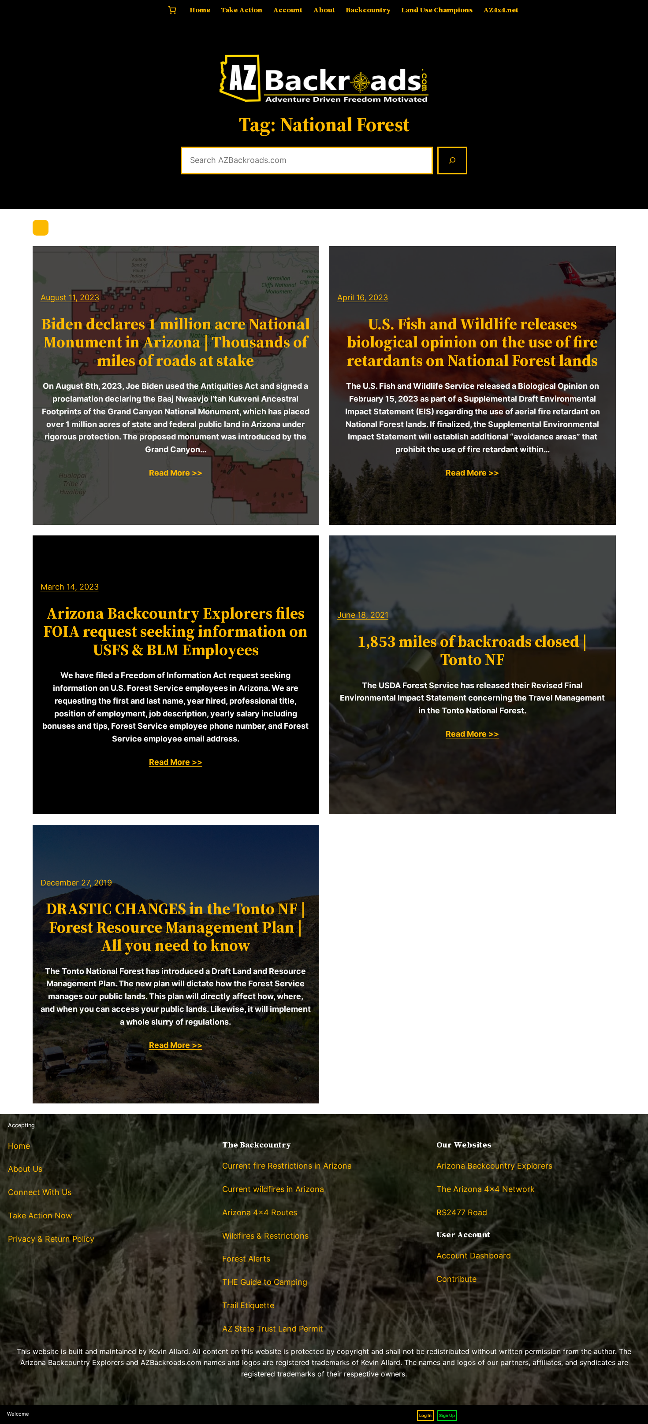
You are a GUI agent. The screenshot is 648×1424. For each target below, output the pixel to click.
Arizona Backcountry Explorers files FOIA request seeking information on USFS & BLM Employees (175, 631)
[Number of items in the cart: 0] (172, 10)
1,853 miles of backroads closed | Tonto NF (472, 650)
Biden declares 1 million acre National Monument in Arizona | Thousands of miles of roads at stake (175, 342)
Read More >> (175, 472)
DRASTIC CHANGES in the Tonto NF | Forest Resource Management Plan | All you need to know (175, 927)
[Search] (452, 161)
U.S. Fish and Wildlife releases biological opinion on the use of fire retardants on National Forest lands (472, 342)
